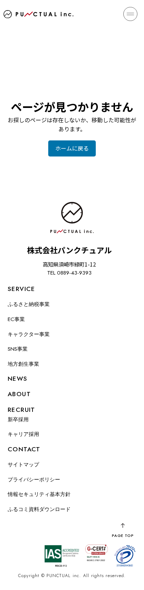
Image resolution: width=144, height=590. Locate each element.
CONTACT (24, 449)
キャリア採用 (23, 434)
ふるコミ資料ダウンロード (39, 509)
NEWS (18, 378)
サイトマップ (23, 464)
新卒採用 (18, 419)
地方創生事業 (23, 364)
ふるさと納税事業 (29, 304)
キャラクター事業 (29, 334)
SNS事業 (18, 349)
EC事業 (16, 319)
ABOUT (19, 394)
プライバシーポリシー (34, 479)
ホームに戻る (72, 148)
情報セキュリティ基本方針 (39, 494)
